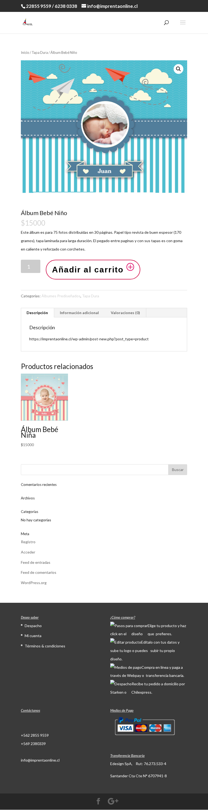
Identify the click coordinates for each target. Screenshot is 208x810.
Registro (28, 541)
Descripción (37, 312)
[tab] (37, 312)
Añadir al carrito (87, 269)
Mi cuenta (33, 635)
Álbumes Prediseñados (60, 296)
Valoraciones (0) (125, 312)
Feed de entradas (35, 562)
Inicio (25, 52)
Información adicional (79, 312)
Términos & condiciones (45, 646)
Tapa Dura (40, 52)
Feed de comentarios (38, 572)
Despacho (33, 625)
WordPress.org (34, 582)
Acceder (28, 552)
